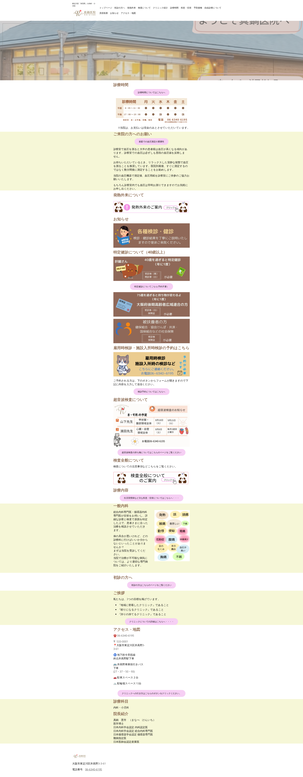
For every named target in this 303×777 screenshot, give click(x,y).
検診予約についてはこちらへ (151, 391)
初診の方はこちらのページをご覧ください (151, 585)
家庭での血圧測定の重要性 (151, 141)
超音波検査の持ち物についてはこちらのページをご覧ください (151, 452)
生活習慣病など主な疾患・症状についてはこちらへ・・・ (151, 497)
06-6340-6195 (93, 769)
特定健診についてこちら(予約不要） (151, 286)
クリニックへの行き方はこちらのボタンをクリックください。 (151, 693)
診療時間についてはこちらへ (151, 92)
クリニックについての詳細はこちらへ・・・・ (151, 621)
